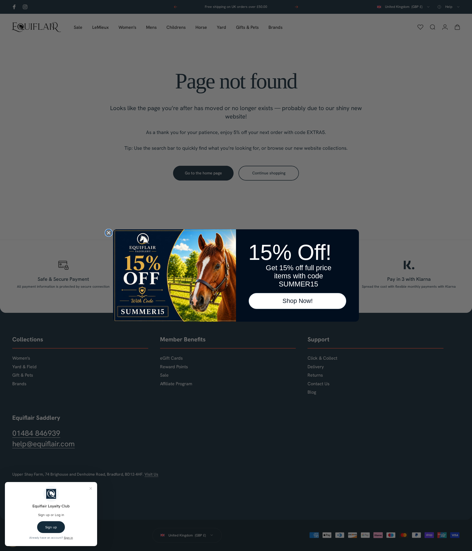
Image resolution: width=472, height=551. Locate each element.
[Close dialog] (108, 232)
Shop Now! (297, 300)
